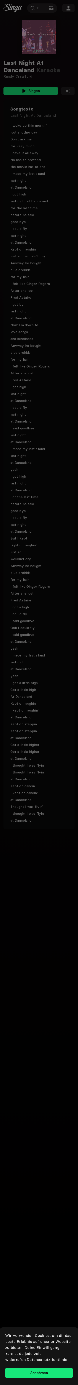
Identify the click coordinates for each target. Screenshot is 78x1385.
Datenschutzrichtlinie (47, 1359)
